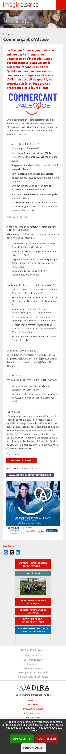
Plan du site (33, 664)
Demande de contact (22, 460)
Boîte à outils (33, 573)
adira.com (33, 700)
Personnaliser (33, 748)
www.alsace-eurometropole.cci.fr (30, 475)
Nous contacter (33, 655)
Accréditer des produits (33, 630)
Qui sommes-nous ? (33, 659)
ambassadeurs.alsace (33, 708)
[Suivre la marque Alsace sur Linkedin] (23, 21)
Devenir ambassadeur (33, 611)
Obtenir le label (33, 620)
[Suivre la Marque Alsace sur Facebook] (6, 21)
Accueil (7, 34)
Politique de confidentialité (33, 672)
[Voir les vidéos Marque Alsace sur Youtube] (17, 21)
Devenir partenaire (33, 564)
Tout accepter (21, 739)
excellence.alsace (33, 713)
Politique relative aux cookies (33, 676)
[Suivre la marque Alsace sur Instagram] (28, 21)
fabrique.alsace (33, 717)
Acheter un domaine (33, 602)
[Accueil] (21, 5)
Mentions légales (33, 668)
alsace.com (33, 704)
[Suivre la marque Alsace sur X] (11, 21)
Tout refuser (46, 739)
